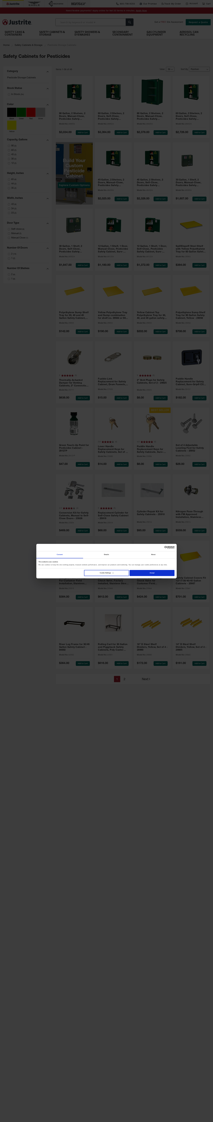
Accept (152, 573)
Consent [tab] (60, 554)
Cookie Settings (105, 573)
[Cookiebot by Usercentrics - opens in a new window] (160, 547)
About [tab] (153, 554)
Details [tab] (106, 554)
